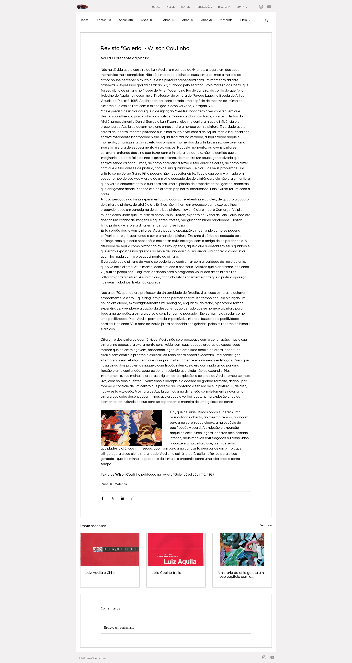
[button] (266, 20)
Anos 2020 (104, 20)
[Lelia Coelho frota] (176, 549)
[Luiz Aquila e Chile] (109, 549)
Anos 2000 (148, 20)
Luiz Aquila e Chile (100, 573)
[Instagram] (260, 6)
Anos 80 (187, 20)
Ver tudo (266, 525)
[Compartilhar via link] (132, 498)
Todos (84, 20)
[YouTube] (269, 6)
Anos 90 (168, 20)
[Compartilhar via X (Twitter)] (112, 498)
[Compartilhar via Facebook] (102, 498)
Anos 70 (206, 20)
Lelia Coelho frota (166, 573)
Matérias (226, 20)
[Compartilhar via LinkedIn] (122, 498)
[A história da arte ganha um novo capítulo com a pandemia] (242, 549)
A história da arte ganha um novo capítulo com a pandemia (241, 575)
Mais (243, 20)
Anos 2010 (126, 20)
